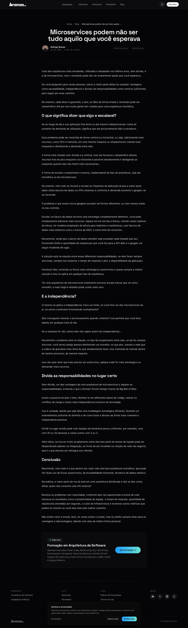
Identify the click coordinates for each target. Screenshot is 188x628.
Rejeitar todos (113, 619)
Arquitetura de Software (22, 595)
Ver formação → (128, 550)
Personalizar (56, 619)
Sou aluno (173, 4)
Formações (67, 4)
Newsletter (111, 4)
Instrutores (97, 4)
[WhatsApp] (162, 4)
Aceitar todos (129, 619)
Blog (122, 4)
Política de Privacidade (110, 595)
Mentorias (83, 4)
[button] (162, 4)
